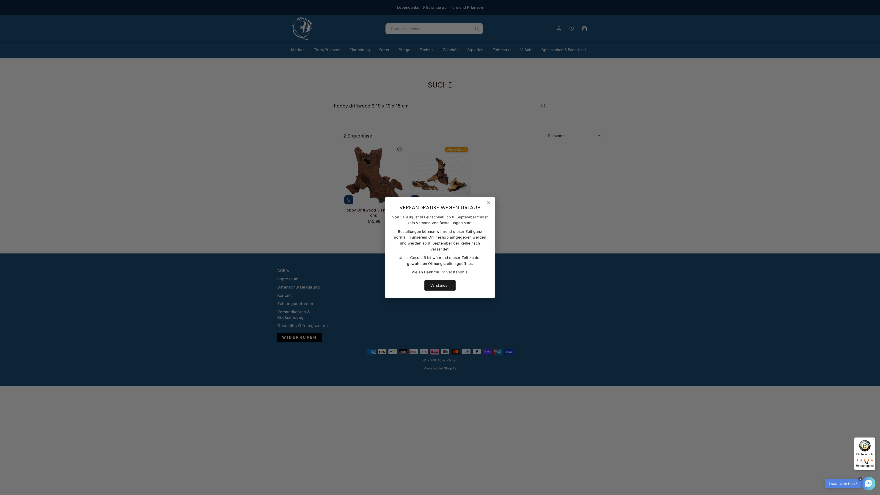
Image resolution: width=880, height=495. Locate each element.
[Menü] (872, 440)
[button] (850, 483)
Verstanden (440, 285)
